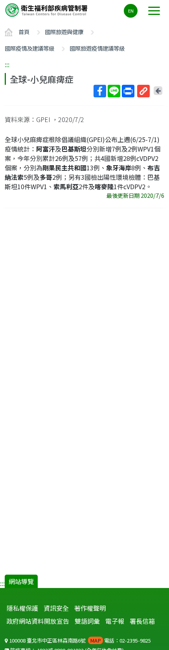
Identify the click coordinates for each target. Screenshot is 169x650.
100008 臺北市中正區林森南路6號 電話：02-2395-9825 (79, 640)
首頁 (23, 31)
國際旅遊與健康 (64, 31)
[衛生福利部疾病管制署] (47, 9)
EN (131, 10)
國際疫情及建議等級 (29, 48)
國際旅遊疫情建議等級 (97, 48)
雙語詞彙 (87, 621)
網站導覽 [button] (21, 581)
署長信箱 (142, 621)
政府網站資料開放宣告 (37, 621)
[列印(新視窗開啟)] (128, 91)
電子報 (114, 621)
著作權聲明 (90, 608)
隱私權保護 (22, 608)
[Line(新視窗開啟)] (114, 91)
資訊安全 (56, 608)
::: (7, 64)
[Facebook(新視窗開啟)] (100, 91)
